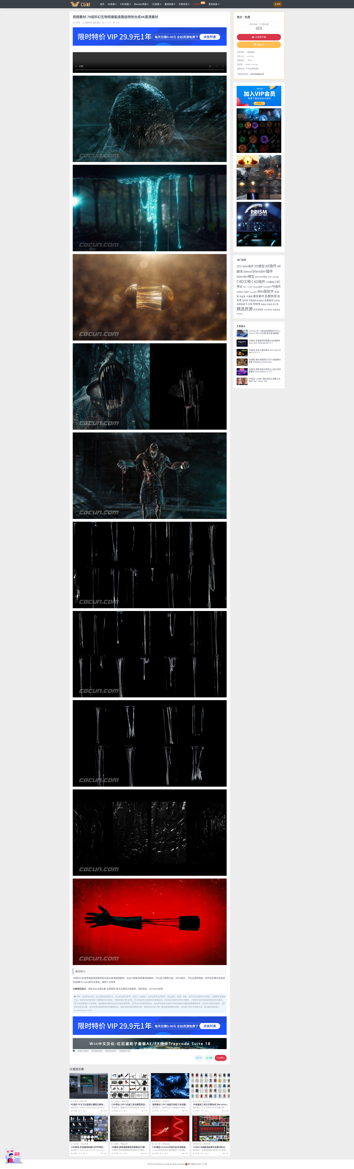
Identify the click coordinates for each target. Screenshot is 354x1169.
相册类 (263, 304)
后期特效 (88, 22)
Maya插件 (258, 286)
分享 (200, 1058)
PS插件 (246, 292)
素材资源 (169, 4)
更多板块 (213, 4)
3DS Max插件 (245, 266)
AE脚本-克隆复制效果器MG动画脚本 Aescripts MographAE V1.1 (264, 341)
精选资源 (96, 22)
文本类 (277, 300)
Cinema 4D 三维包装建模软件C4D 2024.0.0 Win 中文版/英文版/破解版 (264, 332)
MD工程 (197, 1101)
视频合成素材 (110, 1051)
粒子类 (275, 304)
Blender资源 (140, 4)
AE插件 (75, 1101)
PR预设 (240, 292)
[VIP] (150, 36)
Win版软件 (265, 291)
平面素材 (252, 300)
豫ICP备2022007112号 (197, 1164)
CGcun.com (163, 1164)
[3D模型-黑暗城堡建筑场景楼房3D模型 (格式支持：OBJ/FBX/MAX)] (129, 1128)
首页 (102, 4)
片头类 (249, 304)
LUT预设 (250, 287)
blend (248, 271)
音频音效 (276, 309)
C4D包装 (275, 277)
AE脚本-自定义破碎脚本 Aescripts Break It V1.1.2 (265, 351)
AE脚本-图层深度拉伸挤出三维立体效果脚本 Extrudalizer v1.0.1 (265, 370)
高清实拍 (206, 1144)
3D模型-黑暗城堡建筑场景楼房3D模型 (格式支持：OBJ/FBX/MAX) (129, 1148)
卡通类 (249, 296)
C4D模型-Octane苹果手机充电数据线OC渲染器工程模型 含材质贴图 (170, 1148)
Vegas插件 (253, 292)
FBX (244, 287)
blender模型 (245, 276)
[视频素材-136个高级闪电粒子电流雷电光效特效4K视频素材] (170, 1086)
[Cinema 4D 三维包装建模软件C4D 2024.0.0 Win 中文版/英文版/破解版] (242, 333)
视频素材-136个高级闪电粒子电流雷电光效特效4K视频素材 (170, 1105)
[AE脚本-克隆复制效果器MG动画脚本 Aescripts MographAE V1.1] (242, 343)
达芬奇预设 (268, 310)
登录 (278, 4)
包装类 (242, 296)
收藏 (210, 1058)
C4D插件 (258, 281)
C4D (269, 277)
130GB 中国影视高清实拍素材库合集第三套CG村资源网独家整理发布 (210, 1148)
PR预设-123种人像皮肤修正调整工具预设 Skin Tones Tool (264, 379)
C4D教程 (270, 282)
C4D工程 (157, 1144)
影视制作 (260, 300)
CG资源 (155, 4)
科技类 (269, 304)
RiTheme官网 (156, 988)
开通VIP (260, 45)
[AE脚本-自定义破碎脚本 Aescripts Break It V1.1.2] (242, 352)
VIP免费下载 (260, 37)
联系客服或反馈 (257, 74)
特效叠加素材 (97, 1051)
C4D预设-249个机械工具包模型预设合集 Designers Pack (129, 1105)
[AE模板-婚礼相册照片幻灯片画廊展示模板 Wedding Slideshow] (242, 362)
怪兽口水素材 (83, 1051)
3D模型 (116, 1144)
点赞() (222, 1058)
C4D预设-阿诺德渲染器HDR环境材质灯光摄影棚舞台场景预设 (88, 1148)
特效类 (257, 304)
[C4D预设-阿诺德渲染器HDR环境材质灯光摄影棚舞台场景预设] (88, 1128)
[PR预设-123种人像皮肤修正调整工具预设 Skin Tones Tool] (242, 381)
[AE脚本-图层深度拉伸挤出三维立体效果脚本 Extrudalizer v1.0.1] (242, 371)
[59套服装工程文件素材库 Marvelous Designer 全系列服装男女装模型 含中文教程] (211, 1086)
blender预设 (261, 276)
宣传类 (245, 300)
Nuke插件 (267, 287)
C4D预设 (116, 1101)
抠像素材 (269, 300)
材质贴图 (241, 304)
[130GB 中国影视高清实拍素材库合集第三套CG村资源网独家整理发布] (211, 1128)
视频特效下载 (124, 1051)
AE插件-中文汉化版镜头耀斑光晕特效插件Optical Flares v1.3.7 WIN (88, 1105)
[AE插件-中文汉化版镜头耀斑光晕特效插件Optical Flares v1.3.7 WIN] (88, 1086)
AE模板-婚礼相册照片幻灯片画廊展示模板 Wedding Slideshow (265, 360)
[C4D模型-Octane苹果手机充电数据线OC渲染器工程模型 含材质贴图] (170, 1128)
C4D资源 (124, 4)
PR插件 (276, 286)
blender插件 (263, 271)
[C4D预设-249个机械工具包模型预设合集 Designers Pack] (129, 1086)
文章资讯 (183, 4)
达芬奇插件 (258, 309)
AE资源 (111, 4)
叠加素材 (157, 1101)
